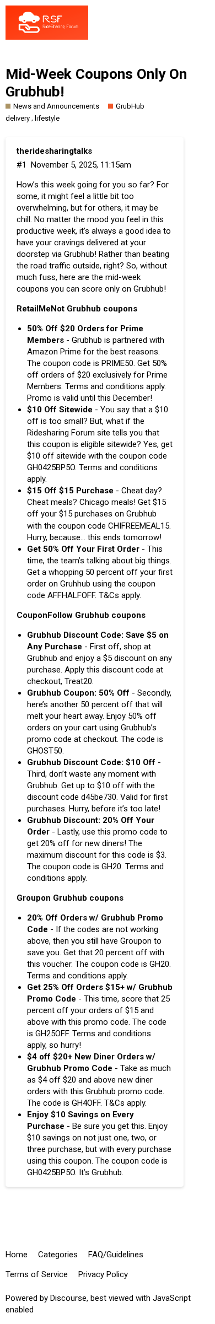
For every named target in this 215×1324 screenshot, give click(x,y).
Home (17, 1255)
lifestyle (47, 118)
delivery (18, 118)
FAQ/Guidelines (115, 1255)
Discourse (68, 1298)
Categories (58, 1255)
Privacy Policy (103, 1274)
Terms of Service (37, 1274)
